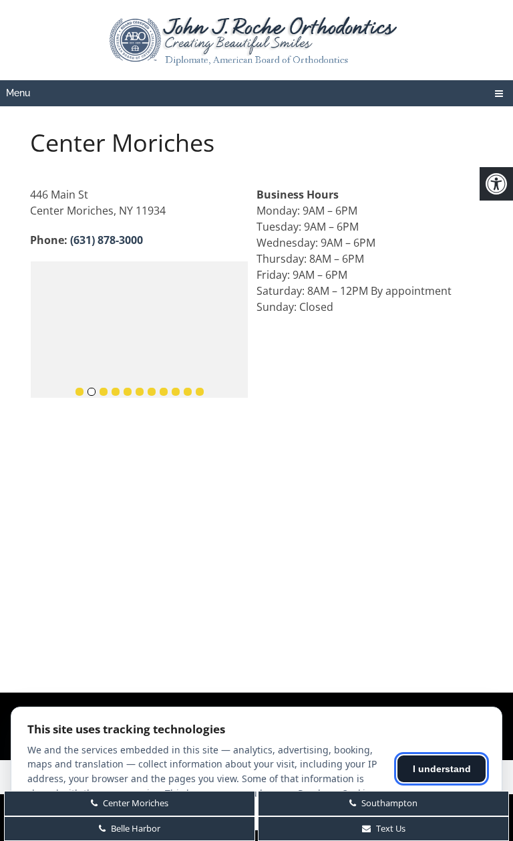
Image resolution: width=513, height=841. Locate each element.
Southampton (388, 803)
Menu (18, 93)
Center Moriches (134, 803)
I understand (442, 768)
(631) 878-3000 (106, 240)
